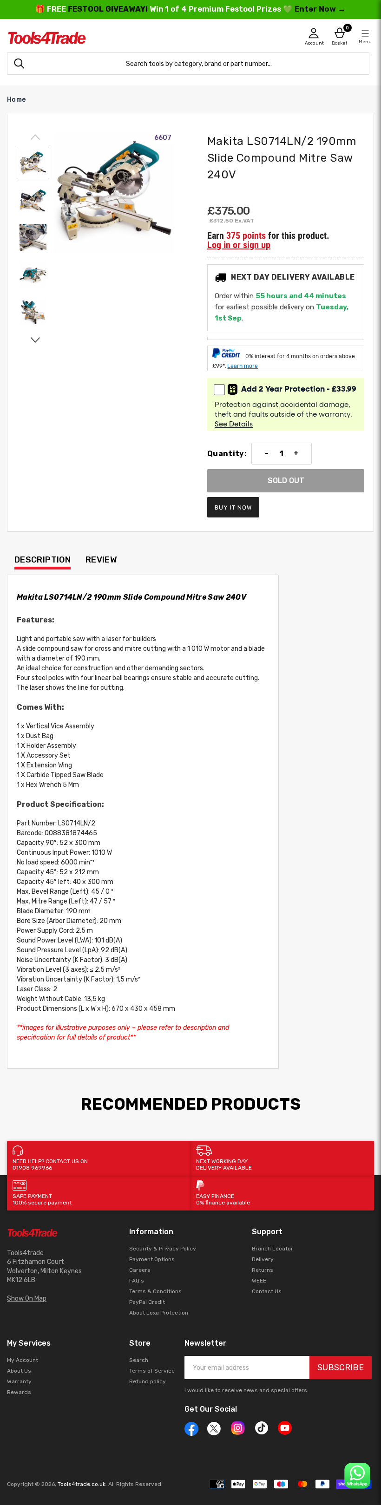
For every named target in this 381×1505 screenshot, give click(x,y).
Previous (35, 137)
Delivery (263, 1259)
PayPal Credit (147, 1302)
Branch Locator (272, 1248)
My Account (22, 1360)
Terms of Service (152, 1371)
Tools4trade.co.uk (81, 1484)
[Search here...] (19, 63)
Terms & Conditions (155, 1291)
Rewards (19, 1392)
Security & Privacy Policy (162, 1248)
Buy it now (233, 507)
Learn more (242, 366)
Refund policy (147, 1381)
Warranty (19, 1381)
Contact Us (267, 1291)
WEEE (259, 1280)
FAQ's (136, 1280)
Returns (262, 1270)
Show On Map (26, 1298)
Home (16, 100)
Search (138, 1360)
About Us (19, 1371)
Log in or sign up (238, 244)
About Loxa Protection (158, 1312)
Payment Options (152, 1259)
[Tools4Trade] (98, 38)
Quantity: (227, 454)
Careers (140, 1270)
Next (35, 339)
